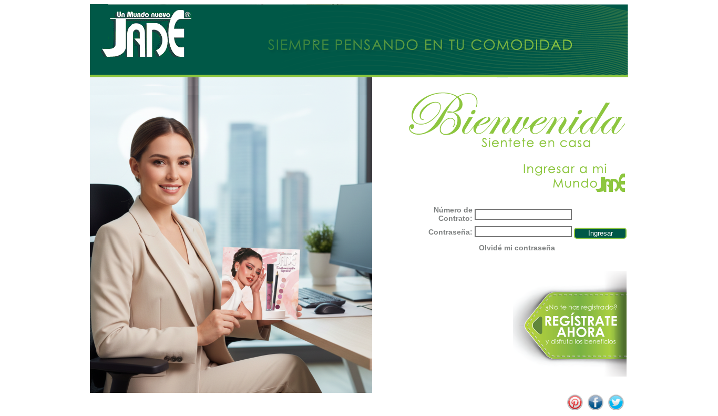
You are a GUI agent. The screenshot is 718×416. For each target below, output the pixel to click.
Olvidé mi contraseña (517, 247)
